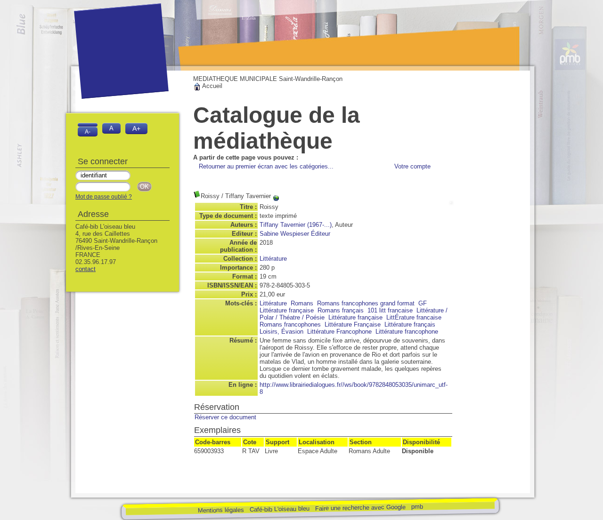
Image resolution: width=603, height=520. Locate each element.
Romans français (341, 310)
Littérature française (355, 317)
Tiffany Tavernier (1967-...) (296, 224)
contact (85, 268)
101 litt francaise (390, 310)
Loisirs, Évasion (281, 331)
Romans (302, 303)
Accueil (211, 85)
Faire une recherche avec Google (360, 507)
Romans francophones (290, 324)
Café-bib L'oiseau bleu (280, 509)
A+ (136, 128)
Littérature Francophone (339, 331)
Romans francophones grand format (366, 303)
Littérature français (409, 324)
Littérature (273, 258)
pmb (417, 506)
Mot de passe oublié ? (103, 196)
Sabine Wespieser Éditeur (295, 233)
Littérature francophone (406, 331)
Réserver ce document (225, 417)
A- (87, 131)
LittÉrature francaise (413, 317)
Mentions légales (220, 510)
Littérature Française (353, 324)
